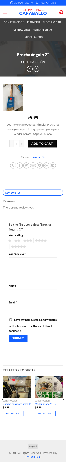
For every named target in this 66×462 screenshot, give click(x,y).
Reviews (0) (12, 192)
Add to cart (42, 143)
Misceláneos (34, 37)
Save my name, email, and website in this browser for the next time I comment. (33, 325)
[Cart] (61, 12)
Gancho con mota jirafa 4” (17, 403)
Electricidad (52, 22)
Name (13, 285)
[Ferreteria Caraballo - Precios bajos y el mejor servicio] (33, 12)
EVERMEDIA (33, 457)
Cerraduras (21, 29)
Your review (17, 254)
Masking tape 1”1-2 (45, 403)
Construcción (14, 22)
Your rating (16, 235)
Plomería (33, 22)
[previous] (2, 408)
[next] (63, 408)
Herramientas (43, 29)
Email (13, 302)
